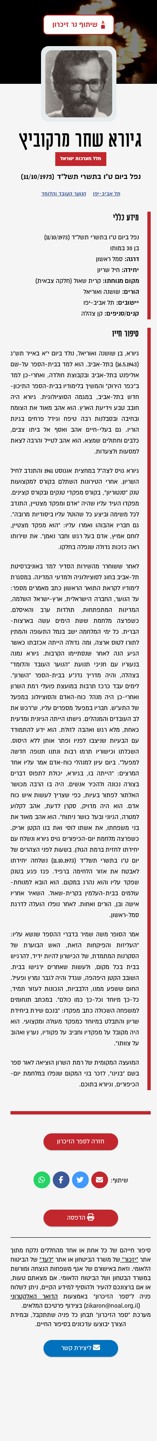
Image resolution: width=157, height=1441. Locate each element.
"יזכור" (130, 1259)
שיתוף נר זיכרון (75, 25)
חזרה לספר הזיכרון (80, 1141)
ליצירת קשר (77, 1348)
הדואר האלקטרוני (34, 1296)
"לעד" (46, 1259)
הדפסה (77, 1218)
